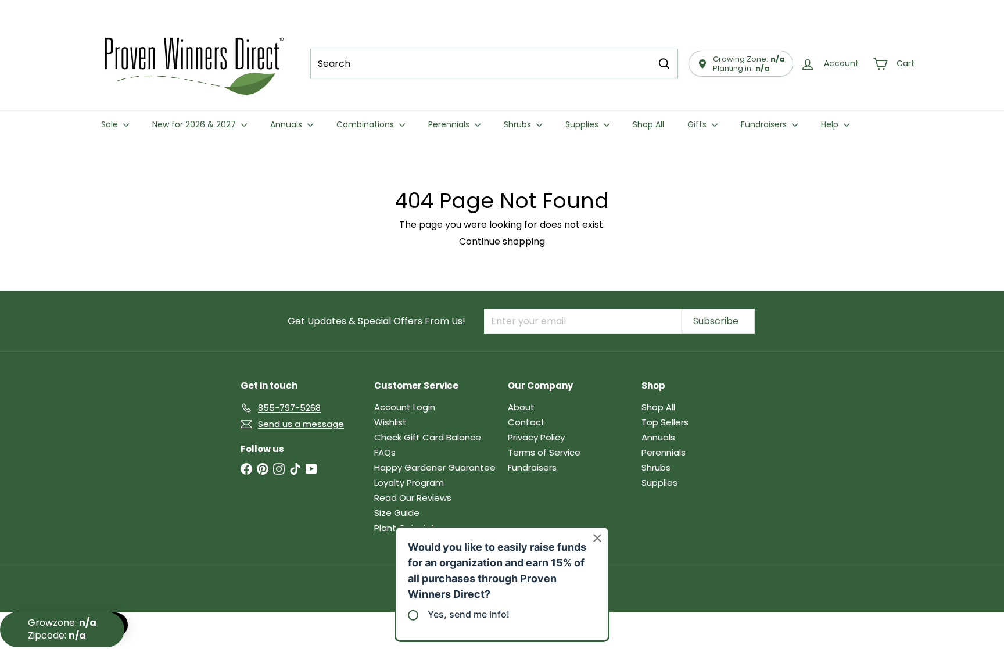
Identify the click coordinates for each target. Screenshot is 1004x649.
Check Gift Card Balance (427, 437)
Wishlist (390, 422)
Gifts (698, 124)
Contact (526, 422)
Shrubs (518, 124)
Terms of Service (544, 452)
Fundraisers (765, 124)
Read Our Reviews (412, 498)
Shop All (648, 124)
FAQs (385, 452)
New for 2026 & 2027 (195, 124)
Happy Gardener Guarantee (435, 467)
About (521, 407)
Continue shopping (502, 241)
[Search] (664, 63)
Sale (110, 124)
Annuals (287, 124)
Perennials (450, 124)
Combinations (366, 124)
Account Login (404, 407)
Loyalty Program (409, 482)
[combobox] (494, 63)
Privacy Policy (536, 437)
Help (831, 124)
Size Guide (396, 513)
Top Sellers (665, 422)
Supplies (583, 124)
